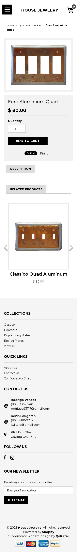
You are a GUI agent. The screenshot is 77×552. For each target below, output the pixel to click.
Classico (9, 324)
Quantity (15, 121)
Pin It (44, 153)
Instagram (13, 458)
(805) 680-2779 (22, 420)
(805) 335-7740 (22, 404)
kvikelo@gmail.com (25, 425)
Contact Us (11, 373)
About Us (10, 368)
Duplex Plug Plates (17, 335)
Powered (30, 532)
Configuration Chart (17, 378)
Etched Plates (13, 341)
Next (71, 247)
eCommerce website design (29, 536)
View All (9, 346)
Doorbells (10, 330)
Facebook (7, 458)
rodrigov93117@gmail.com (30, 408)
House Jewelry (39, 10)
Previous (5, 247)
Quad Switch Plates (30, 25)
